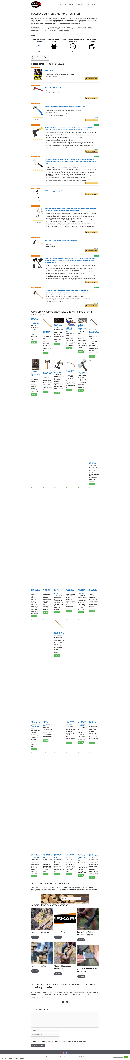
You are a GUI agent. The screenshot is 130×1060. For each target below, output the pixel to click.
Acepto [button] (125, 1057)
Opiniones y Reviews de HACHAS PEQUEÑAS (81, 591)
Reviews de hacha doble (57, 371)
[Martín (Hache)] (37, 74)
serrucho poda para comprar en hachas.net (35, 591)
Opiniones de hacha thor (82, 372)
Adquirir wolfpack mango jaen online (47, 331)
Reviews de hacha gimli (92, 462)
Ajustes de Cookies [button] (118, 1057)
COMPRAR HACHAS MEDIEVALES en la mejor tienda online (82, 326)
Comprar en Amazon (92, 78)
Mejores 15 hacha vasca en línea (93, 723)
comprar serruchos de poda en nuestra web (82, 856)
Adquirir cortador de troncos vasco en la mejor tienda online (35, 321)
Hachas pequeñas (38, 966)
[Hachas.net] (36, 4)
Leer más (34, 937)
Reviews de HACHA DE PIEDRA (57, 856)
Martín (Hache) (49, 70)
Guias (86, 4)
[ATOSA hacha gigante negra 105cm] (37, 195)
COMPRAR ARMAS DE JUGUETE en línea (69, 329)
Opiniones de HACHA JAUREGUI (70, 723)
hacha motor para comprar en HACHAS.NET (35, 856)
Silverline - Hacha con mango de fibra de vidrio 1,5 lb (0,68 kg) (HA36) (65, 106)
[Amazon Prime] (96, 96)
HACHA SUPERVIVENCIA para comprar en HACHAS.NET (35, 724)
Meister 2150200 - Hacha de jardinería (56, 88)
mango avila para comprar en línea (47, 856)
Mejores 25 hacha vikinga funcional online (94, 331)
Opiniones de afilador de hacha (70, 856)
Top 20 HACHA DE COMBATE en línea (47, 591)
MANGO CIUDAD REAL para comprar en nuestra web (59, 633)
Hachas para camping (40, 932)
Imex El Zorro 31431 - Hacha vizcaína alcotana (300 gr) (61, 240)
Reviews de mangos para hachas (93, 591)
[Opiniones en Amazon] (38, 117)
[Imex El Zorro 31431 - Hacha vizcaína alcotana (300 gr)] (37, 241)
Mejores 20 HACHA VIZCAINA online (57, 591)
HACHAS (62, 4)
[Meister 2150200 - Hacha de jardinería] (37, 89)
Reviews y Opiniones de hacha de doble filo (35, 373)
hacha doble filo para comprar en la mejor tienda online (47, 373)
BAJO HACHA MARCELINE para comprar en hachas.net (82, 723)
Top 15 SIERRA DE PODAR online (70, 372)
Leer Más (34, 342)
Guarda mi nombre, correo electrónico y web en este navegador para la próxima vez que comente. (59, 1041)
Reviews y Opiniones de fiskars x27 (70, 591)
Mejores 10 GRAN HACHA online (58, 326)
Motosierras (71, 4)
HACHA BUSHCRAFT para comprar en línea (47, 723)
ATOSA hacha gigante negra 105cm (55, 191)
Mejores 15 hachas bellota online (93, 856)
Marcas (78, 4)
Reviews (94, 4)
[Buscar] (84, 898)
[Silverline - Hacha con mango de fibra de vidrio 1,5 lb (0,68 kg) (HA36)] (37, 110)
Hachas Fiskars (60, 932)
